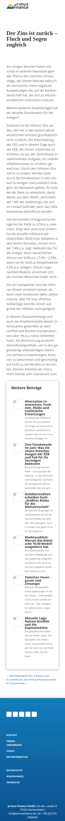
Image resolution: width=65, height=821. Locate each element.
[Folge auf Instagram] (21, 714)
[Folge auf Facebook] (27, 714)
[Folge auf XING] (15, 714)
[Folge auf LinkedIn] (9, 714)
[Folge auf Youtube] (34, 714)
